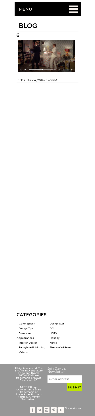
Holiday (54, 337)
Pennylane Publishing (32, 347)
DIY (52, 328)
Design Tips (26, 328)
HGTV (53, 333)
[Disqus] (47, 137)
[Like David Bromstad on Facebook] (32, 410)
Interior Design (28, 342)
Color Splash (27, 323)
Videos (23, 352)
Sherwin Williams (60, 347)
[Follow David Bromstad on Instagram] (46, 410)
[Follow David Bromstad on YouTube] (61, 410)
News (53, 342)
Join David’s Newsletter (57, 370)
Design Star (57, 323)
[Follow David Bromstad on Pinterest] (54, 410)
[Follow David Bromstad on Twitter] (39, 410)
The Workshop (73, 408)
